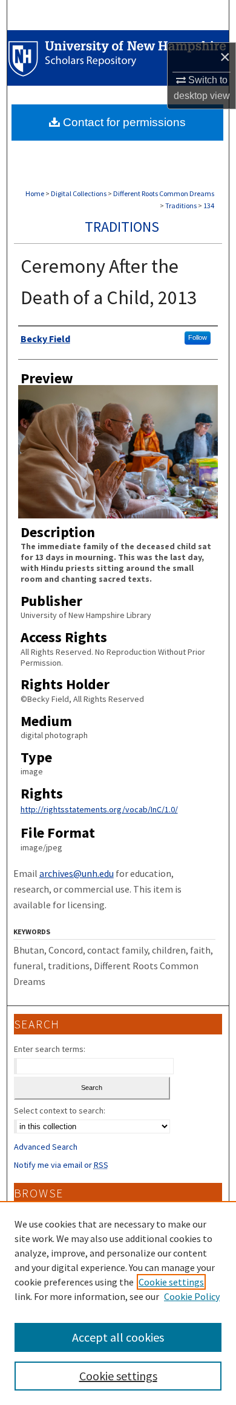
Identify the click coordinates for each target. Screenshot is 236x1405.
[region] (118, 1303)
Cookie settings (171, 1282)
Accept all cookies (118, 1337)
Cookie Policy (192, 1296)
